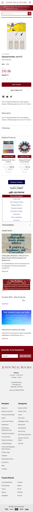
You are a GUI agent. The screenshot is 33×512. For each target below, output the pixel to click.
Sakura (4, 492)
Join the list (25, 356)
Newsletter (5, 424)
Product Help (6, 452)
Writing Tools (22, 411)
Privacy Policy (6, 437)
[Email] (7, 96)
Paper (20, 414)
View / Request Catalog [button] (16, 202)
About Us (4, 408)
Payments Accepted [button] (16, 208)
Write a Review (6, 60)
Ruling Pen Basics (7, 440)
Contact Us (5, 462)
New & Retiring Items (24, 434)
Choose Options (8, 156)
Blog (3, 465)
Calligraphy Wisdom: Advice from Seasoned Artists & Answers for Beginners (15, 257)
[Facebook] (3, 96)
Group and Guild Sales (8, 414)
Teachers (4, 455)
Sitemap (4, 469)
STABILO (20, 492)
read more (5, 271)
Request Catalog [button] (16, 182)
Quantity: (5, 75)
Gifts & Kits (21, 431)
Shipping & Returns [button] (16, 205)
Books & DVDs (22, 408)
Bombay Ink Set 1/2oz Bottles (8, 161)
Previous (2, 158)
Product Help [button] (16, 199)
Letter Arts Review (7, 421)
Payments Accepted (8, 433)
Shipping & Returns (7, 459)
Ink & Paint (21, 418)
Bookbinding (22, 428)
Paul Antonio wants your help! (13, 329)
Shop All (20, 443)
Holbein (19, 485)
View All (19, 495)
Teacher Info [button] (16, 214)
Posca (4, 489)
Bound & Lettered (7, 411)
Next (30, 158)
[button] (16, 188)
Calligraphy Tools (23, 421)
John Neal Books (7, 482)
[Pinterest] (11, 96)
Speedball (5, 495)
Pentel (19, 489)
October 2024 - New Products (13, 297)
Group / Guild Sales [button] (16, 217)
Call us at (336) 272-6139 (16, 390)
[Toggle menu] (2, 2)
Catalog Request (7, 443)
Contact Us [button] (16, 220)
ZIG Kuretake (6, 485)
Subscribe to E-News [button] (16, 211)
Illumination (21, 424)
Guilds (3, 418)
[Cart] (30, 2)
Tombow (20, 482)
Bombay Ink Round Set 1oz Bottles (24, 161)
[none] (16, 36)
